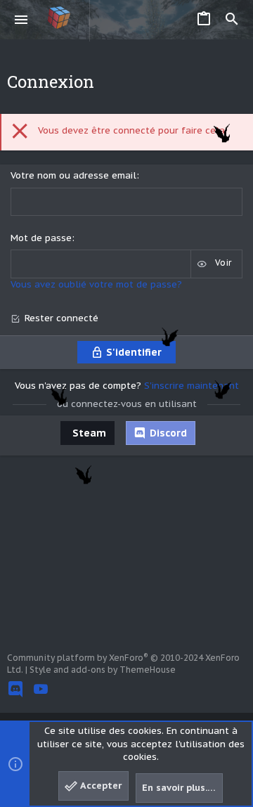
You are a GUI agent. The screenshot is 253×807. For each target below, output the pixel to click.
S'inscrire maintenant (191, 386)
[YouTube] (40, 689)
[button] (21, 19)
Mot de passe (41, 238)
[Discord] (15, 689)
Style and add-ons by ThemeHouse (103, 669)
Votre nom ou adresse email (73, 175)
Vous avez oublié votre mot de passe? (96, 284)
